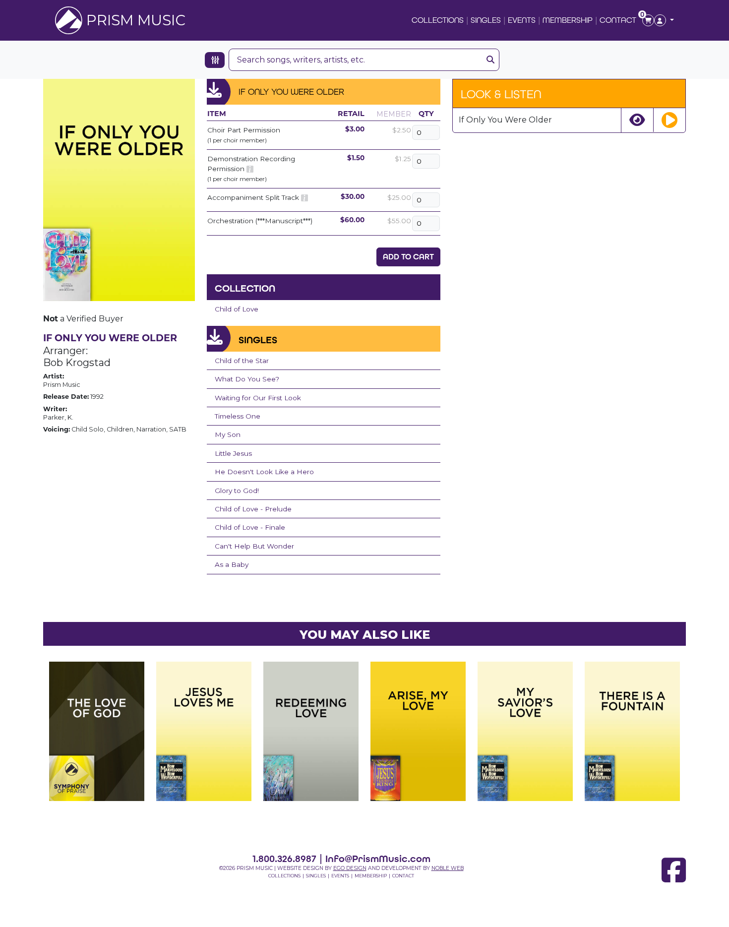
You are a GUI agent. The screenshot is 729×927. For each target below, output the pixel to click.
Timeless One (237, 416)
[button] (664, 20)
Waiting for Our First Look (258, 398)
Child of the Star (242, 361)
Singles (486, 20)
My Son (228, 434)
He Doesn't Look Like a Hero (264, 472)
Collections (438, 20)
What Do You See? (247, 379)
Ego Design (349, 868)
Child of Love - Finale (250, 527)
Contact (618, 20)
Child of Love (236, 309)
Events (522, 20)
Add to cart (408, 256)
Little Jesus (233, 453)
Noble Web (447, 868)
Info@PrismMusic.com (377, 859)
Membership (568, 20)
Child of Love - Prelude (253, 509)
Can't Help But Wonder (254, 546)
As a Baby (231, 564)
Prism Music (135, 20)
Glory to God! (237, 490)
